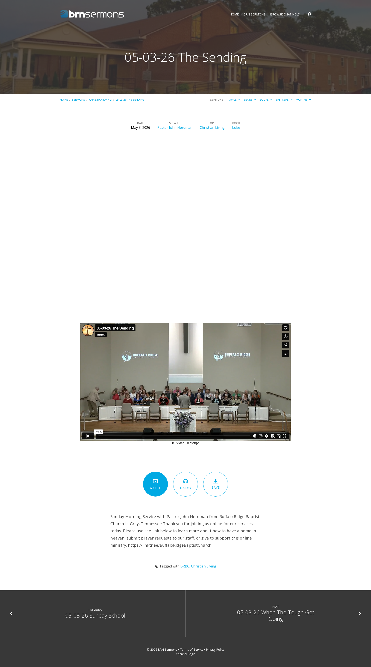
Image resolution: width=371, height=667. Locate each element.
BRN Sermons (254, 14)
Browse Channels (285, 14)
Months (302, 99)
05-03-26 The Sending (130, 99)
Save (216, 487)
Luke (236, 127)
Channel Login (185, 654)
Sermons (78, 99)
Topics (232, 99)
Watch (155, 488)
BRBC (184, 566)
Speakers (282, 99)
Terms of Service (191, 649)
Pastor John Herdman (174, 127)
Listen (185, 487)
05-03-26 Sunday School (95, 615)
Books (264, 99)
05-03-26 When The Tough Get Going (275, 616)
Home (234, 14)
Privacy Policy (215, 649)
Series (248, 99)
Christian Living (100, 99)
